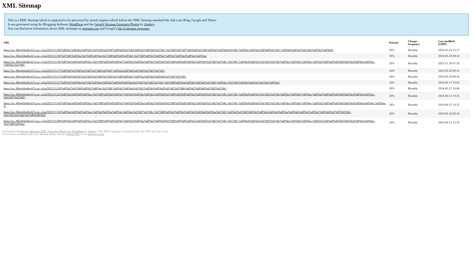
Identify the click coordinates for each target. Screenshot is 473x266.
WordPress (76, 24)
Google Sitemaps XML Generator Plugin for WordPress (52, 131)
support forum (96, 134)
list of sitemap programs (134, 28)
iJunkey (149, 24)
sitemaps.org (90, 28)
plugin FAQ (73, 134)
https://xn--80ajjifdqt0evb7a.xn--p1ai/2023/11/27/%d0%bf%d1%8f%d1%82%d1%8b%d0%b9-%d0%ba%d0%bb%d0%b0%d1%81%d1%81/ (84, 70)
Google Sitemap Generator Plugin (116, 24)
